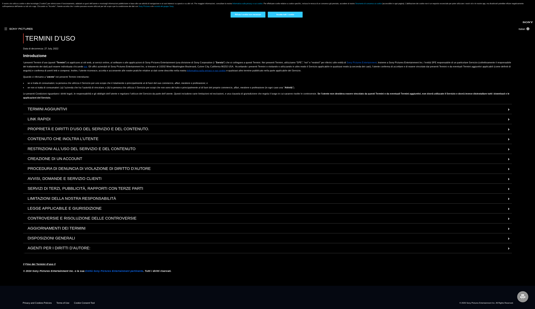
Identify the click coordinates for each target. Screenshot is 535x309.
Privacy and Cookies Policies (37, 303)
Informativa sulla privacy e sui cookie (247, 4)
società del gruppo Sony (163, 6)
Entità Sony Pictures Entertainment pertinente (114, 271)
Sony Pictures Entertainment (362, 62)
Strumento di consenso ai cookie (368, 4)
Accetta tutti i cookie (285, 14)
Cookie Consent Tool (84, 303)
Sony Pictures (144, 6)
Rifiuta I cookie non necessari (248, 14)
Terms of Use (62, 303)
